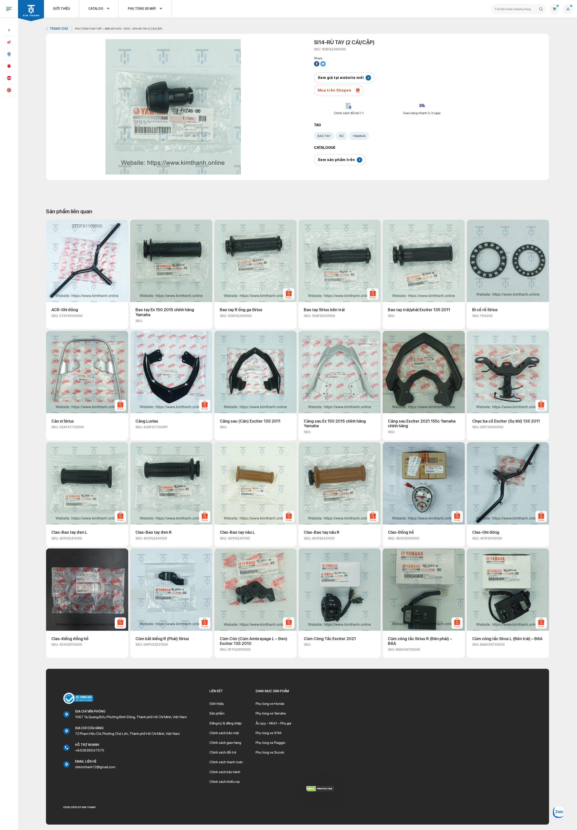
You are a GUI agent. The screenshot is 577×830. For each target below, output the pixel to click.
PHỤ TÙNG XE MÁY (142, 8)
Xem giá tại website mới (341, 78)
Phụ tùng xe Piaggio (270, 742)
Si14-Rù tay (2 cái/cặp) (147, 28)
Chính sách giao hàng (225, 742)
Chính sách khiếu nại (224, 781)
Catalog (95, 8)
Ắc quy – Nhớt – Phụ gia (273, 723)
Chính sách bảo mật (224, 733)
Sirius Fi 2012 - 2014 (117, 28)
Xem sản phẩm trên (336, 160)
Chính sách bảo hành (224, 772)
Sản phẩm (216, 713)
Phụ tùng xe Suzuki (270, 752)
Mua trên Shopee (334, 90)
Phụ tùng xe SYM (268, 733)
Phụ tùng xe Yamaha (271, 713)
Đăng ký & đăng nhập (225, 723)
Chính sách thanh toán (226, 762)
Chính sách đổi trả (222, 752)
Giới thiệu (61, 8)
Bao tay (324, 136)
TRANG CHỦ (59, 28)
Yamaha (359, 136)
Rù (341, 136)
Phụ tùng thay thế (88, 28)
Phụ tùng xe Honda (270, 703)
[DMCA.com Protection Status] (320, 788)
